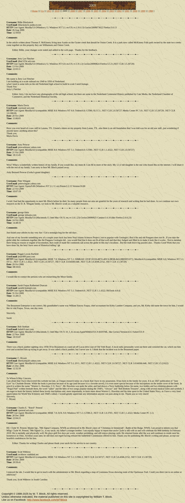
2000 (135, 11)
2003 (111, 11)
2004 (103, 11)
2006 (88, 11)
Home (35, 11)
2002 (119, 11)
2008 (72, 11)
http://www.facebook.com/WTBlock (47, 499)
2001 (127, 11)
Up (42, 11)
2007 (80, 11)
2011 (49, 11)
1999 (142, 11)
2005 (96, 11)
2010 (57, 11)
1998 (150, 11)
